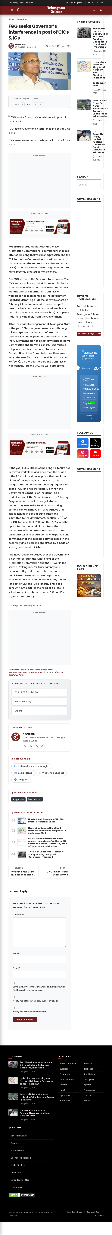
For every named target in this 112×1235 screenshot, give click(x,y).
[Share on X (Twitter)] (52, 46)
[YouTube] (102, 3)
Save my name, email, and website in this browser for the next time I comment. (39, 988)
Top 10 (87, 1095)
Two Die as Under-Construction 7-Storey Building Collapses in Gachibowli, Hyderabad (100, 38)
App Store (19, 799)
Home (11, 19)
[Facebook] (89, 3)
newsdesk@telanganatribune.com (24, 672)
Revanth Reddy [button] (22, 701)
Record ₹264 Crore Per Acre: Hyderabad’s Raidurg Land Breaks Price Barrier (100, 108)
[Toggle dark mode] (101, 10)
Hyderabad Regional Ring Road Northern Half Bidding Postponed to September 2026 (99, 74)
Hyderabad (22, 19)
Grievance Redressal (21, 1158)
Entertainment (67, 1079)
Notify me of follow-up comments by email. (35, 1001)
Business (64, 1069)
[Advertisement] (40, 182)
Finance (63, 1084)
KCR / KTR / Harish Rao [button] (26, 692)
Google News (24, 773)
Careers (15, 1143)
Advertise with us (19, 1135)
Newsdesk (20, 44)
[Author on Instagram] (36, 746)
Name (17, 953)
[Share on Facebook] (47, 46)
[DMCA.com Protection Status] (31, 1195)
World (87, 1100)
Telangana (89, 1090)
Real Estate (89, 1074)
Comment (19, 914)
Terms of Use (93, 1212)
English (26, 98)
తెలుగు (36, 98)
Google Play (36, 799)
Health (63, 1090)
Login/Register (75, 3)
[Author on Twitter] (25, 746)
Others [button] (18, 710)
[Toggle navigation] (11, 10)
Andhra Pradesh (68, 1063)
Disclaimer (16, 1172)
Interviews (65, 1100)
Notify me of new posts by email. (30, 1011)
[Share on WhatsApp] (63, 46)
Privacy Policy (17, 1150)
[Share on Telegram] (57, 46)
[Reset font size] (41, 104)
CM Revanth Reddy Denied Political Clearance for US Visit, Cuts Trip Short (99, 142)
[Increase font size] (36, 104)
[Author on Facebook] (31, 746)
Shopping (89, 1079)
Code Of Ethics (18, 1165)
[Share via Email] (68, 46)
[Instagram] (93, 3)
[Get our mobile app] (18, 10)
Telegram (22, 779)
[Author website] (42, 746)
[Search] (97, 185)
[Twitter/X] (97, 3)
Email (16, 968)
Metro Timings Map (20, 1180)
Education (65, 1074)
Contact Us (16, 1187)
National (88, 1069)
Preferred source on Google (32, 766)
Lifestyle (88, 1063)
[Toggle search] (94, 10)
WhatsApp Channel (53, 773)
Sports (87, 1084)
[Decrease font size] (22, 104)
